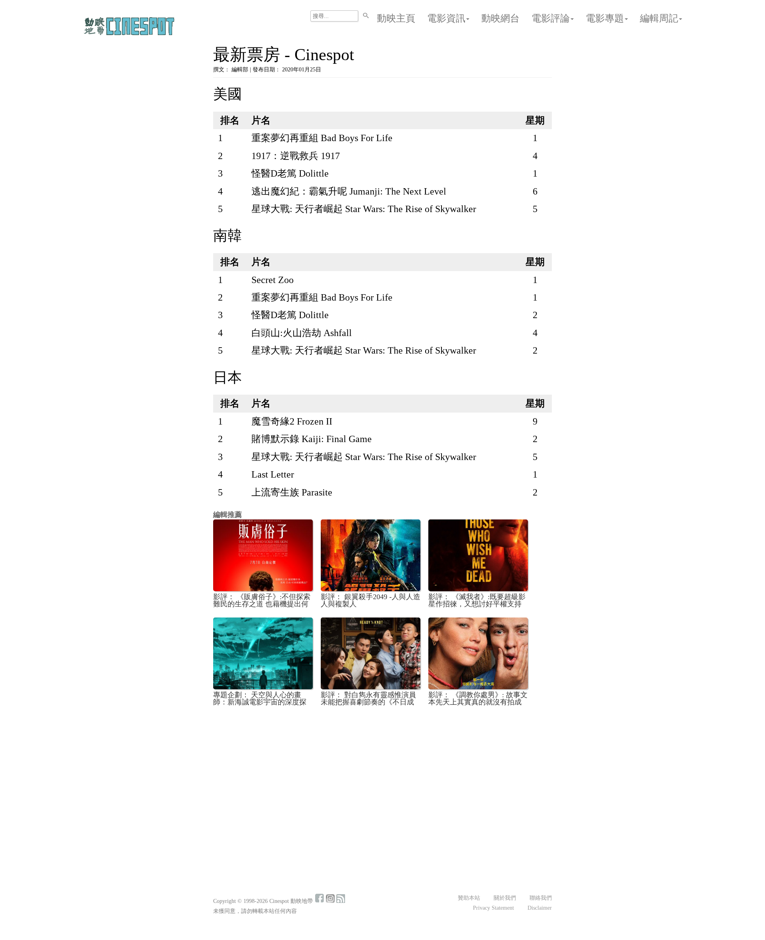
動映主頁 (396, 18)
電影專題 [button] (605, 18)
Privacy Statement (493, 908)
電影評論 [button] (551, 18)
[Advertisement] (382, 771)
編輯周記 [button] (659, 18)
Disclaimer (540, 908)
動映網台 (500, 18)
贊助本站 (469, 898)
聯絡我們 (541, 898)
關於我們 (505, 898)
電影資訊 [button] (446, 18)
